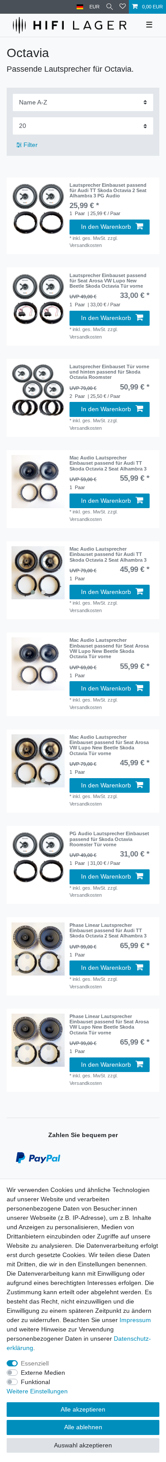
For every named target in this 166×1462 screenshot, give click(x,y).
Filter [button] (30, 144)
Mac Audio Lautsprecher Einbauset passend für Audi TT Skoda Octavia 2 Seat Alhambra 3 (108, 463)
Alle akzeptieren (83, 1409)
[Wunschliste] (122, 7)
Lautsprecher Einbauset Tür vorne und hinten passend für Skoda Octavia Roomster (109, 372)
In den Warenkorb (106, 226)
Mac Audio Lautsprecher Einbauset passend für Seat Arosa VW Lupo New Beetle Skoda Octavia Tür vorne (109, 648)
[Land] (79, 7)
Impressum (135, 1319)
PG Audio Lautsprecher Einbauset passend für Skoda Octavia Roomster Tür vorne (109, 839)
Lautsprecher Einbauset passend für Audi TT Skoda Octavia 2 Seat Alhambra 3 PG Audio (108, 190)
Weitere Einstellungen (37, 1391)
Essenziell (35, 1363)
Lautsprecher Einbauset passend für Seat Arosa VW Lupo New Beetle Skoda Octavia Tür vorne (108, 281)
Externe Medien (43, 1372)
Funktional (35, 1381)
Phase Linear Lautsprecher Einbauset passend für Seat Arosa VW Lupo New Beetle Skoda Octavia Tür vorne (109, 1024)
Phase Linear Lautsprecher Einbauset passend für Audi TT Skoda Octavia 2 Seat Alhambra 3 (108, 930)
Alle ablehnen (83, 1427)
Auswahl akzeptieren (83, 1445)
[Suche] (109, 7)
